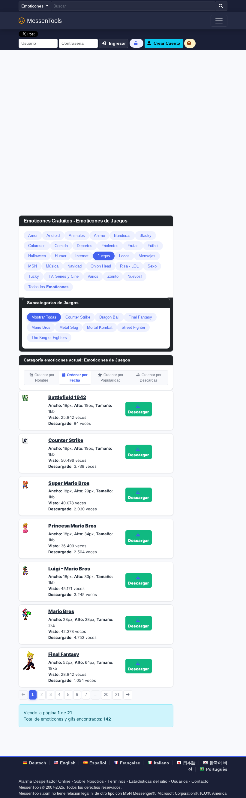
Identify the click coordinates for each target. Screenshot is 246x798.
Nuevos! (135, 276)
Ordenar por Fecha (77, 377)
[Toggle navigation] (219, 21)
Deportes (84, 245)
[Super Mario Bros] (25, 484)
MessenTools (44, 20)
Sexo (152, 266)
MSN (32, 266)
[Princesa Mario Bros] (25, 527)
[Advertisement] (123, 95)
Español (97, 762)
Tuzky (33, 276)
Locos (124, 256)
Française (130, 762)
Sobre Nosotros (89, 781)
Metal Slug (68, 327)
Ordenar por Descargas (150, 377)
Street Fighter (133, 327)
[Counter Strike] (25, 440)
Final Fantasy (140, 317)
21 (117, 694)
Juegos (104, 256)
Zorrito (112, 276)
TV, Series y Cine (63, 276)
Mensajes (147, 256)
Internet (81, 256)
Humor (60, 256)
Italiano (161, 762)
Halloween (37, 256)
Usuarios (179, 781)
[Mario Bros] (26, 614)
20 (106, 694)
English (68, 762)
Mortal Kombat (99, 327)
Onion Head (101, 266)
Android (53, 235)
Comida (61, 245)
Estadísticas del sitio (148, 781)
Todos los (48, 287)
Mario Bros (41, 327)
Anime (99, 235)
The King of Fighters (49, 337)
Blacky (146, 235)
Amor (33, 235)
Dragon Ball (109, 317)
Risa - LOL (129, 266)
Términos (116, 781)
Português (216, 769)
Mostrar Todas (44, 317)
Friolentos (109, 245)
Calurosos (37, 245)
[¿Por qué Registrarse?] (190, 43)
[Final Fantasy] (30, 660)
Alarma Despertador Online (44, 781)
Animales (77, 235)
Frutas (133, 245)
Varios (93, 276)
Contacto (199, 781)
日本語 (189, 762)
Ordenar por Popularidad (111, 377)
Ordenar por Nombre (44, 377)
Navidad (75, 266)
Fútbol (153, 245)
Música (52, 266)
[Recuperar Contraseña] (136, 43)
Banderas (122, 235)
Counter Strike (77, 317)
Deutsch (37, 762)
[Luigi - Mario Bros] (25, 570)
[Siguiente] (128, 695)
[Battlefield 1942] (25, 397)
